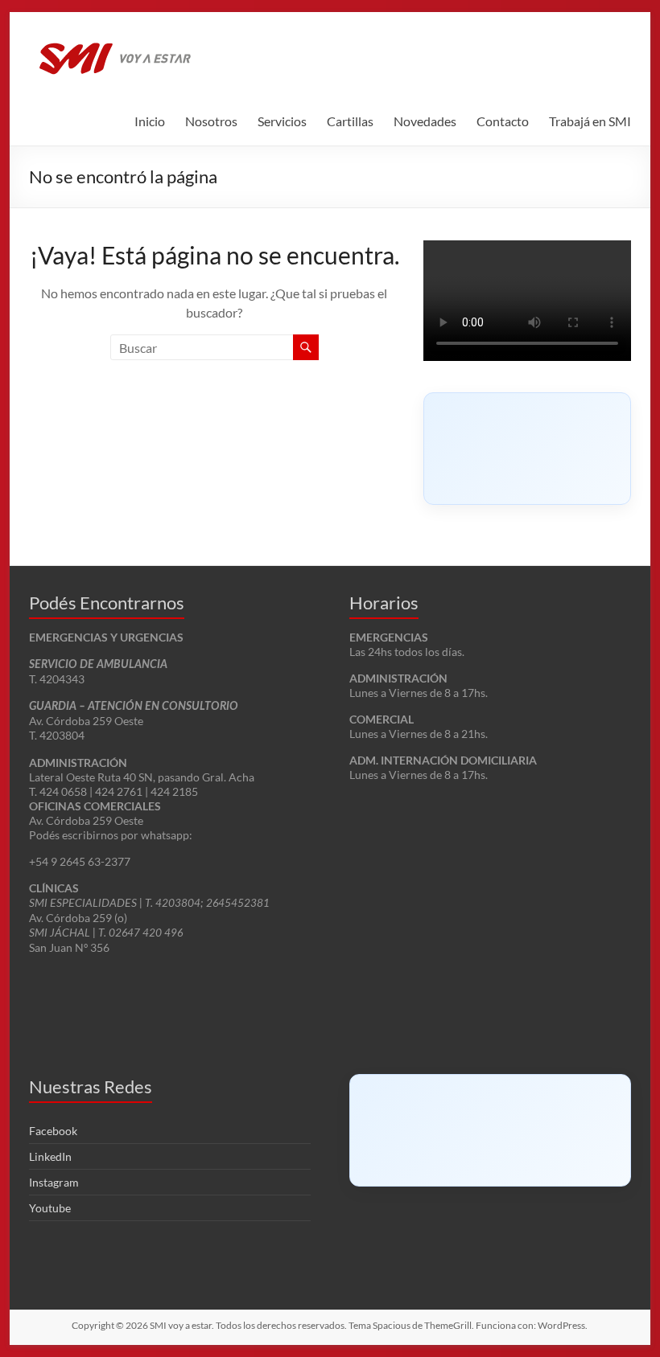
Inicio (149, 121)
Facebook (53, 1131)
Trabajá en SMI (590, 121)
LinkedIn (50, 1156)
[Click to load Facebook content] (527, 448)
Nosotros (211, 121)
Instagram (54, 1182)
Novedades (425, 121)
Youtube (50, 1208)
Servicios (282, 121)
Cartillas (350, 121)
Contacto (502, 121)
